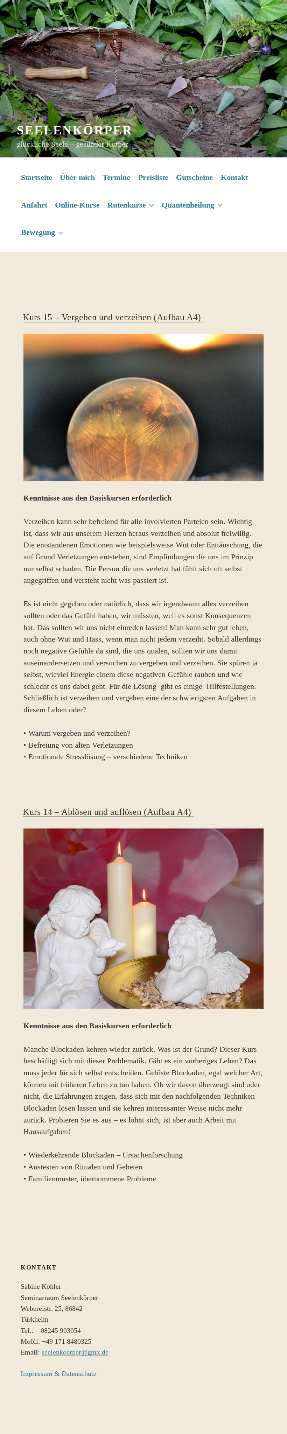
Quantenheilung (188, 205)
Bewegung (38, 232)
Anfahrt (34, 205)
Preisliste (153, 177)
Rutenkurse (126, 205)
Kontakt (234, 177)
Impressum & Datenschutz (59, 1373)
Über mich (77, 177)
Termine (116, 177)
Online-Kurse (77, 205)
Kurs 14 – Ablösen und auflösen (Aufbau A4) (108, 812)
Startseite (36, 177)
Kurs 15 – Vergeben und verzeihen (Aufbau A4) (113, 317)
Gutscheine (194, 177)
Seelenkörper (75, 130)
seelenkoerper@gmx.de (75, 1352)
